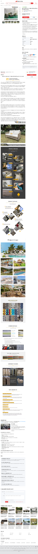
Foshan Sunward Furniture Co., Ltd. (28, 10)
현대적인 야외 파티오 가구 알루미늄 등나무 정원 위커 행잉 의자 (11, 527)
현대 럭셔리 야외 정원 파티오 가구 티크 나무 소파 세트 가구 (4, 527)
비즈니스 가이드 (32, 546)
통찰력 (29, 546)
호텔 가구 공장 (6, 542)
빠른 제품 (21, 546)
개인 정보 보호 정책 (11, 546)
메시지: (4, 495)
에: (4, 493)
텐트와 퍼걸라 (2, 535)
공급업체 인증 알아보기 (25, 546)
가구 (4, 5)
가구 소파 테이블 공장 (12, 542)
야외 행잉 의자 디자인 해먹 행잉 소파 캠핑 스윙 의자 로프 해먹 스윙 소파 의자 (34, 527)
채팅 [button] (34, 17)
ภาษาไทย (15, 548)
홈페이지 (2, 5)
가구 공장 (2, 542)
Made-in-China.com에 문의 (16, 546)
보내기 (7, 501)
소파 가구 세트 (23, 542)
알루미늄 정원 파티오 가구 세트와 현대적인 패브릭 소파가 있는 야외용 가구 (34, 515)
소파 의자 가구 (28, 542)
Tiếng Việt (20, 548)
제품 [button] (7, 3)
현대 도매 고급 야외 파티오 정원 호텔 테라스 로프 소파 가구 (19, 515)
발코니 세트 (11, 534)
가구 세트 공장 (18, 542)
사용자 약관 (6, 546)
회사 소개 (2, 546)
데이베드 (2, 534)
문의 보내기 (25, 17)
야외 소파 (9, 5)
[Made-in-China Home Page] (19, 1)
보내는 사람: (3, 491)
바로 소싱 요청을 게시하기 (19, 501)
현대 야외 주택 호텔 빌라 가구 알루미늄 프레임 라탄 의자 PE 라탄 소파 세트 (26, 527)
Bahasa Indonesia (24, 548)
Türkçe (17, 548)
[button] (1, 1)
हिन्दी (12, 548)
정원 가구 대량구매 (33, 542)
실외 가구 (6, 5)
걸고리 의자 (29, 534)
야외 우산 (20, 534)
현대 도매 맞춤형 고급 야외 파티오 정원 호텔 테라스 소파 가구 (19, 527)
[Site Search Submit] (32, 3)
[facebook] (35, 546)
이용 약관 (34, 550)
